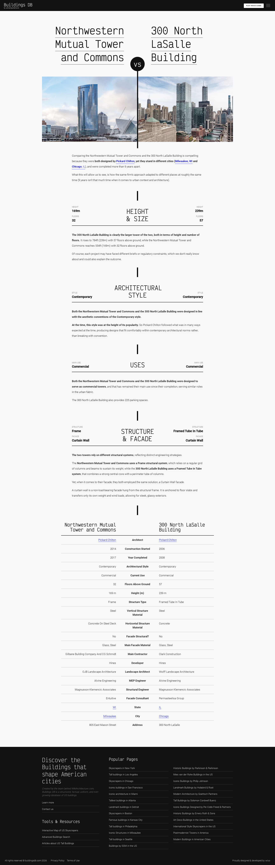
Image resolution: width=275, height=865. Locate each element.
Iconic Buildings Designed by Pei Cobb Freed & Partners (202, 807)
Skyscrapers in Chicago (121, 781)
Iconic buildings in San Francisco (126, 787)
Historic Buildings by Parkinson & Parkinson (195, 768)
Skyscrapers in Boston (120, 813)
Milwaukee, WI (183, 161)
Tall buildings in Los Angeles (123, 774)
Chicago (77, 166)
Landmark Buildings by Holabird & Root (193, 787)
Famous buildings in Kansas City (125, 820)
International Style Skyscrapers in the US (194, 826)
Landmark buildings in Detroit (124, 807)
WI (114, 707)
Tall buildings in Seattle (120, 839)
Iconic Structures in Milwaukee (125, 832)
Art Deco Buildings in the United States (193, 820)
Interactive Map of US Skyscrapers (60, 830)
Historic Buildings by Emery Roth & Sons (194, 813)
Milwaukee (109, 716)
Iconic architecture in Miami (123, 794)
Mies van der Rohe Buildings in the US (193, 774)
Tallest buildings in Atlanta (122, 800)
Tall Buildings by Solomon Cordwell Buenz (194, 800)
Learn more (48, 802)
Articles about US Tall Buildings (58, 843)
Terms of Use (73, 860)
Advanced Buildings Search (56, 837)
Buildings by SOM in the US (123, 845)
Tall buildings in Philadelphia (123, 826)
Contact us (47, 809)
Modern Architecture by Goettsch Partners (195, 794)
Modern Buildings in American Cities (192, 839)
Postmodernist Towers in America (190, 832)
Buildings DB (18, 5)
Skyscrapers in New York (122, 768)
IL (160, 707)
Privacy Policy (57, 860)
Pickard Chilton (125, 161)
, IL (83, 166)
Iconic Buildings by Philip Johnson (190, 781)
